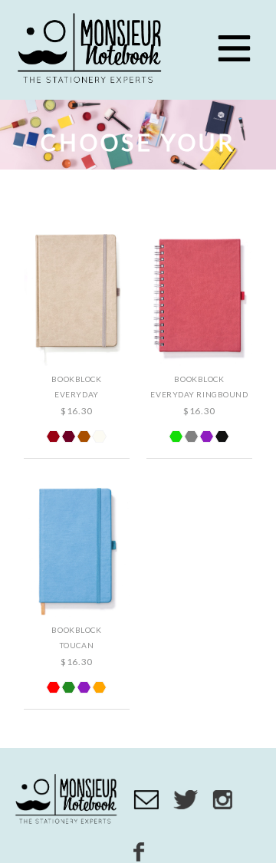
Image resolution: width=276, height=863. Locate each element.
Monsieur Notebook (92, 50)
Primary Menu (234, 48)
